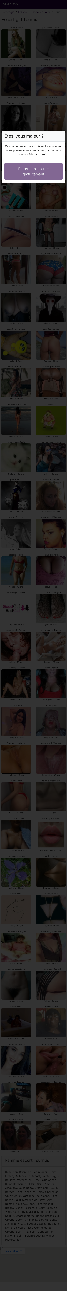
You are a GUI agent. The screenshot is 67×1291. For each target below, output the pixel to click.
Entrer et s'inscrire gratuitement (33, 171)
